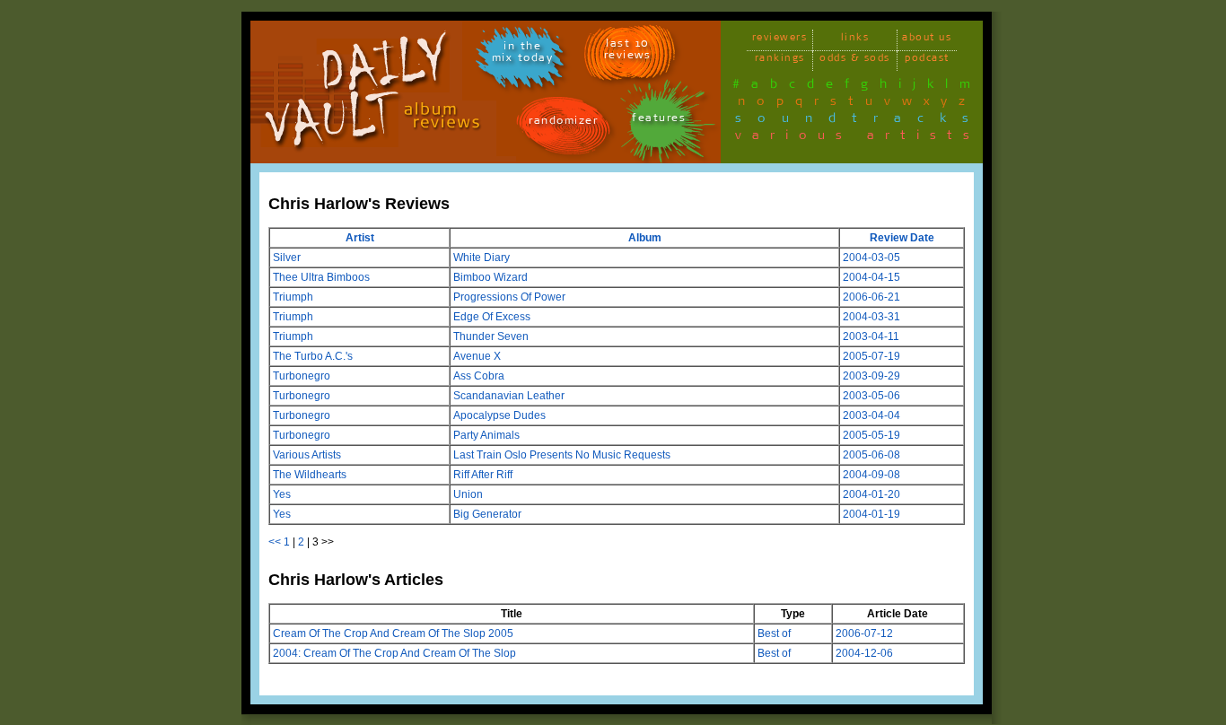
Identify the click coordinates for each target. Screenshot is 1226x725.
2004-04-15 (871, 277)
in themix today (523, 55)
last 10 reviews (628, 52)
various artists (857, 138)
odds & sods (854, 60)
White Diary (481, 257)
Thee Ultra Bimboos (321, 277)
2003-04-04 (871, 415)
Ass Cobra (478, 376)
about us (926, 40)
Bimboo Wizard (490, 277)
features (659, 120)
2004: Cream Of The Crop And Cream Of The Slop (394, 653)
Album (644, 237)
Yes (282, 494)
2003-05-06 (871, 395)
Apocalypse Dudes (499, 415)
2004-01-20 (871, 494)
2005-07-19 (871, 356)
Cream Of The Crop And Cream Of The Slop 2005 (393, 633)
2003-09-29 (871, 376)
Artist (360, 237)
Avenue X (477, 356)
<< (274, 542)
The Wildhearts (309, 474)
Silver (287, 257)
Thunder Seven (491, 336)
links (855, 40)
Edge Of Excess (491, 316)
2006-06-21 (871, 297)
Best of (774, 633)
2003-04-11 (871, 336)
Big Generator (487, 514)
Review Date (902, 237)
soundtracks (860, 121)
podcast (927, 60)
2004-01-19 (871, 514)
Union (468, 494)
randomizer (563, 123)
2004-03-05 (871, 257)
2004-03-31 (871, 316)
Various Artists (307, 455)
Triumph (293, 297)
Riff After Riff (482, 474)
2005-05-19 (871, 435)
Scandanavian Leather (509, 395)
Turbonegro (301, 376)
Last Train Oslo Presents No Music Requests (561, 455)
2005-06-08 (871, 455)
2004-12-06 (864, 653)
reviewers (780, 40)
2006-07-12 (864, 633)
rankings (780, 60)
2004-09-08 (871, 474)
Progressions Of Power (509, 297)
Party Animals (486, 435)
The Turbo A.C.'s (313, 356)
